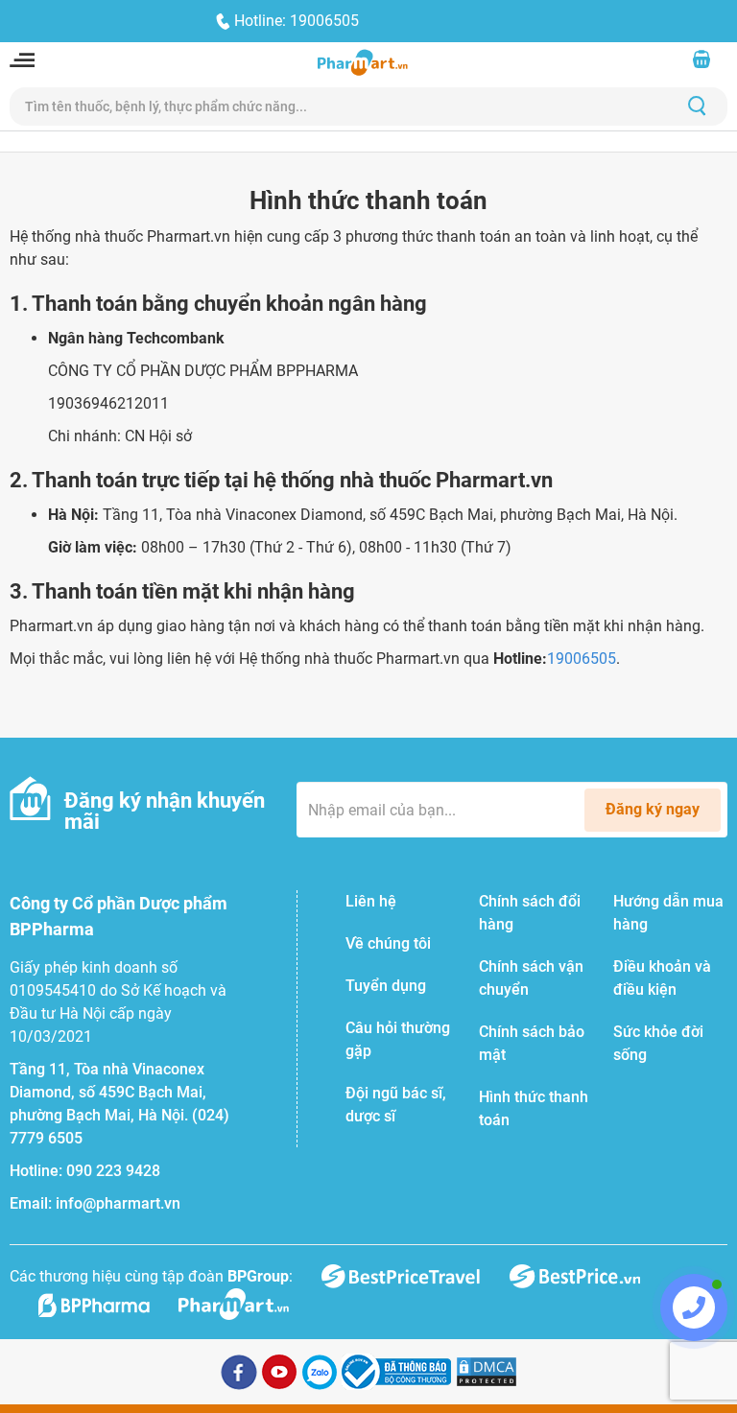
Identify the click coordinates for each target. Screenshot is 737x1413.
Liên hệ (370, 901)
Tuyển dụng (385, 986)
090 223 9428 (113, 1171)
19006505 (581, 658)
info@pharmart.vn (118, 1203)
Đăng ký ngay (653, 809)
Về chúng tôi (388, 943)
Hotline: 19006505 (296, 21)
